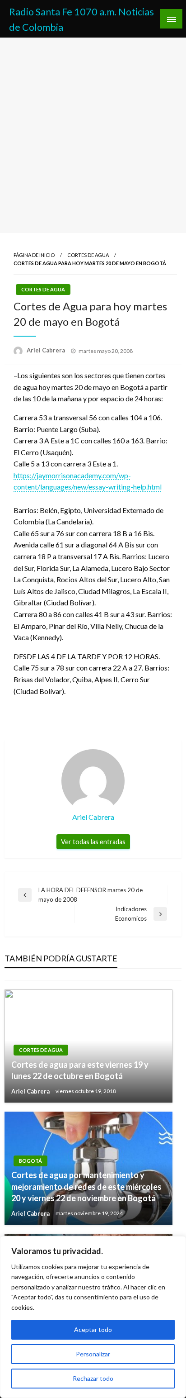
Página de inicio (34, 255)
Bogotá (30, 1161)
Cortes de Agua (88, 255)
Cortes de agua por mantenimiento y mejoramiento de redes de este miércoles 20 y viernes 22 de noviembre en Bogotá (86, 1186)
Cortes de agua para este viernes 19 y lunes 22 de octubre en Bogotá (80, 1070)
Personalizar (93, 1354)
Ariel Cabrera (46, 350)
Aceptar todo (93, 1329)
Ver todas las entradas (93, 842)
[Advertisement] (93, 135)
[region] (93, 1317)
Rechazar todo (93, 1378)
